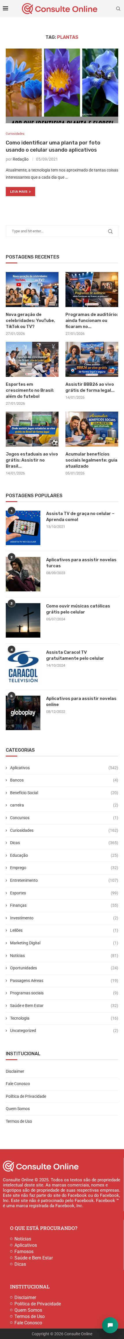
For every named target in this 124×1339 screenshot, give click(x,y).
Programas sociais (64, 993)
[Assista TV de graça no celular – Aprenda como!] (23, 528)
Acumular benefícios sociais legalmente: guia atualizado (91, 460)
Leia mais (18, 192)
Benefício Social (64, 792)
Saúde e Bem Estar (64, 1005)
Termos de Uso (19, 1121)
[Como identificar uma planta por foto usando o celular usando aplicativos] (62, 86)
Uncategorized (64, 1030)
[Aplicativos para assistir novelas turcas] (23, 574)
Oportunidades (64, 968)
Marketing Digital (64, 943)
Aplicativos (64, 767)
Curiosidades (64, 830)
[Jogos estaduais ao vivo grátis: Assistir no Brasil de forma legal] (32, 429)
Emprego (64, 867)
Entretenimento (64, 880)
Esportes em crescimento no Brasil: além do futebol (30, 390)
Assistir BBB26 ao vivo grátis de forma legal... (89, 387)
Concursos (64, 817)
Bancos (64, 780)
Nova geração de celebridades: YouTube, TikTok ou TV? (30, 320)
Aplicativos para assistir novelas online (81, 701)
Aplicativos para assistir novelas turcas (81, 562)
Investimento (64, 918)
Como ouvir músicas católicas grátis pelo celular (78, 609)
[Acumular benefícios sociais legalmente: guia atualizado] (91, 429)
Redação (21, 159)
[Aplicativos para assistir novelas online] (23, 713)
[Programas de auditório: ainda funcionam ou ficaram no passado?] (91, 289)
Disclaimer (15, 1071)
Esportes (64, 893)
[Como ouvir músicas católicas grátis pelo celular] (23, 620)
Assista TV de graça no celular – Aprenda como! (80, 516)
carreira (64, 805)
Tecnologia (64, 1018)
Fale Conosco (18, 1083)
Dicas (64, 842)
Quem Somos (18, 1108)
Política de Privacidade (26, 1096)
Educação (64, 855)
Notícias (64, 955)
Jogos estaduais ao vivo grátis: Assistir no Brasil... (32, 460)
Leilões (64, 930)
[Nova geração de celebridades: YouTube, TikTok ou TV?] (32, 289)
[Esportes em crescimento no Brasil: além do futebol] (32, 359)
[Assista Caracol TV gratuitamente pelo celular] (23, 666)
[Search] (118, 8)
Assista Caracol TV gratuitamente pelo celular (75, 655)
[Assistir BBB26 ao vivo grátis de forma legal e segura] (91, 359)
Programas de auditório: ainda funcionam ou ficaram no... (91, 320)
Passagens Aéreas (64, 980)
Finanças (64, 905)
